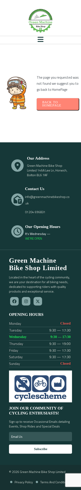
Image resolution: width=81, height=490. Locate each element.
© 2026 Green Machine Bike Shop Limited (37, 471)
